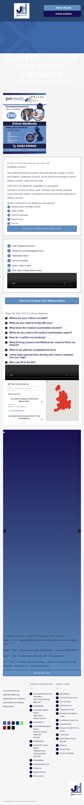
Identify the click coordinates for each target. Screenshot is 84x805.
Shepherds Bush (39, 753)
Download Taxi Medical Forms (68, 715)
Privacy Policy (65, 749)
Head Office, (37, 696)
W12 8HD (37, 756)
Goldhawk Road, (39, 751)
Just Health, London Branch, (40, 746)
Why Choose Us (66, 705)
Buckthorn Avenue (40, 732)
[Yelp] (4, 728)
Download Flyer (65, 724)
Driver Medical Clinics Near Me (68, 740)
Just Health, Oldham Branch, (40, 711)
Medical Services (39, 772)
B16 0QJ (36, 737)
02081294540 (38, 760)
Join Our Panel (65, 702)
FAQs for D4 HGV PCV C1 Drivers (69, 729)
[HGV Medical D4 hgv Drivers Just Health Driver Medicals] (24, 123)
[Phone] (13, 728)
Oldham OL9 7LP (39, 718)
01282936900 (38, 706)
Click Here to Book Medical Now (26, 270)
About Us (63, 745)
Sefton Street (38, 716)
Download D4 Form (67, 709)
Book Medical (65, 694)
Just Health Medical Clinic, (43, 694)
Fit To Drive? (64, 735)
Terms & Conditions (67, 753)
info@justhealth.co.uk (41, 764)
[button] (42, 318)
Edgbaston (37, 734)
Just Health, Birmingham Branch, (42, 727)
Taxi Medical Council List (69, 720)
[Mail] (8, 728)
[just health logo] (21, 4)
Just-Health (31, 801)
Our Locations (38, 776)
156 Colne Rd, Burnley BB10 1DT (41, 701)
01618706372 (38, 722)
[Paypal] (17, 723)
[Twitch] (8, 723)
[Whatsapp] (21, 723)
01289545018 (38, 741)
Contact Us (37, 768)
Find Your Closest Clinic (68, 698)
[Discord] (13, 723)
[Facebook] (4, 723)
